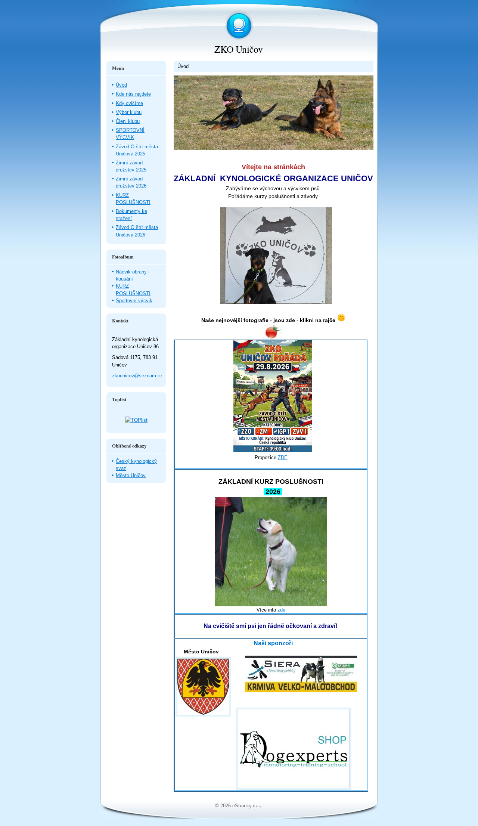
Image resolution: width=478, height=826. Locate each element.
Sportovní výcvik (134, 300)
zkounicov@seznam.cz (137, 375)
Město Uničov (131, 475)
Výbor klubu (129, 112)
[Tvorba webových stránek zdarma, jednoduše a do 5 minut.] (260, 806)
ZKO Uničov (238, 49)
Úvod (121, 85)
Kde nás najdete (133, 94)
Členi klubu (128, 121)
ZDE (283, 457)
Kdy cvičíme (129, 103)
